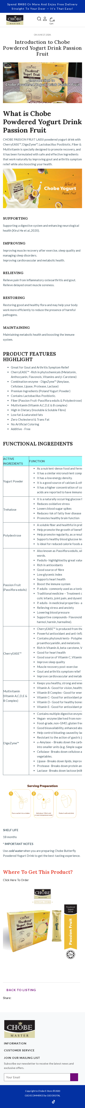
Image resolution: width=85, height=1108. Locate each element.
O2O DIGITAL (53, 1095)
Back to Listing (21, 990)
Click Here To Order (16, 880)
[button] (39, 18)
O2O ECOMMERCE (34, 1095)
